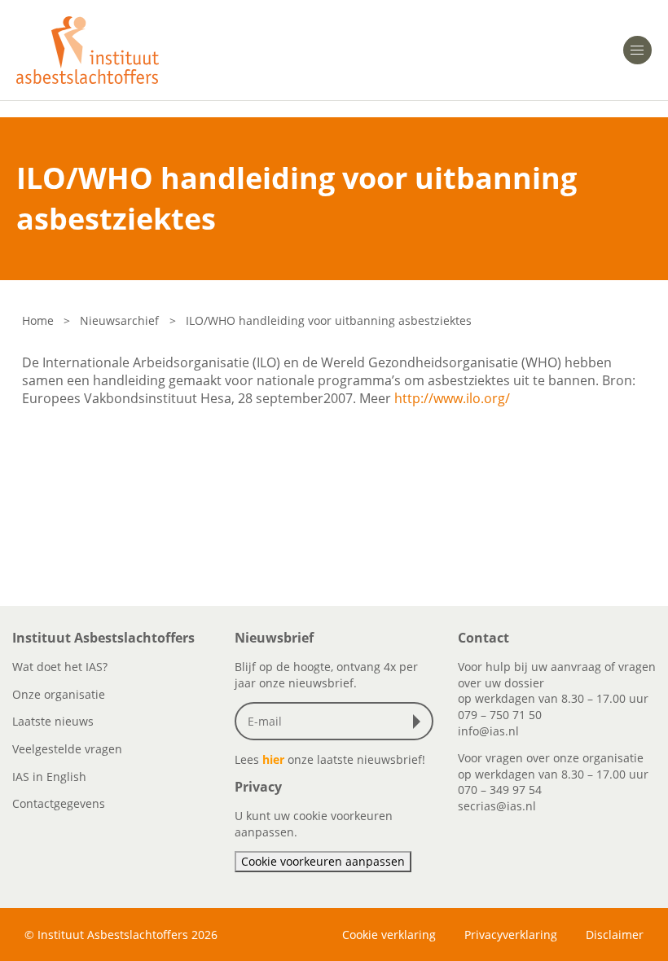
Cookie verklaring (389, 934)
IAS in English (49, 776)
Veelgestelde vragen (67, 749)
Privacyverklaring (510, 934)
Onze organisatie (58, 694)
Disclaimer (615, 934)
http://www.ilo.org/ (452, 398)
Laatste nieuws (53, 721)
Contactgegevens (58, 803)
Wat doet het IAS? (60, 666)
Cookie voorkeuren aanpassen (323, 861)
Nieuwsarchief (119, 320)
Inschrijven (420, 721)
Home (38, 320)
